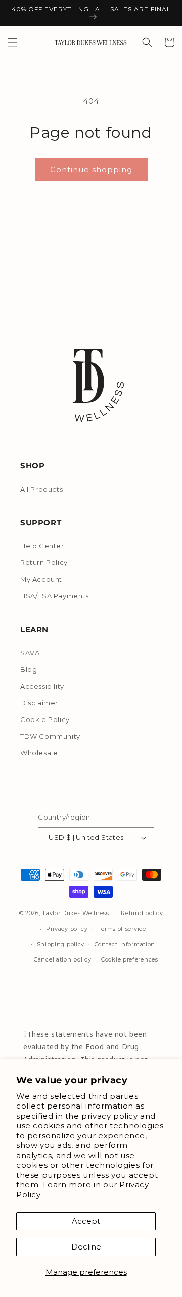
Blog (28, 669)
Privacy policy (67, 928)
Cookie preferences (129, 959)
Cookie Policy (45, 719)
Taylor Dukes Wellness (75, 913)
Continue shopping (91, 169)
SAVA (29, 653)
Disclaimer (39, 703)
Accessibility (42, 686)
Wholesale (39, 753)
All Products (41, 489)
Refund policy (142, 913)
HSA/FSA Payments (54, 596)
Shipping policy (61, 944)
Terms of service (122, 928)
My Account (41, 579)
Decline (86, 1247)
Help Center (42, 546)
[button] (13, 42)
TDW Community (50, 736)
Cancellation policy (62, 959)
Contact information (125, 944)
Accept (86, 1221)
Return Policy (44, 562)
